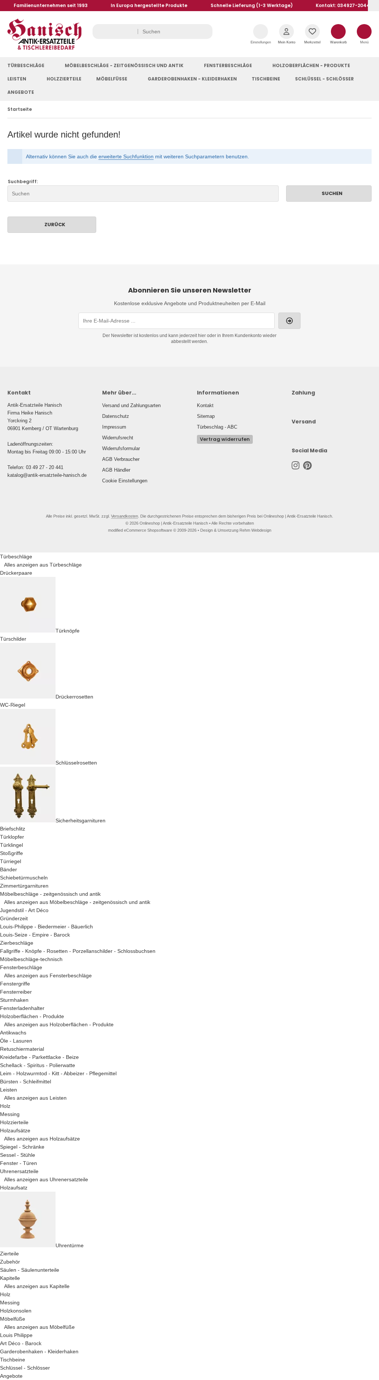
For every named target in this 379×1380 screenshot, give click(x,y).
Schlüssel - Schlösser (324, 79)
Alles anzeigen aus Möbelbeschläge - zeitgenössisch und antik (77, 902)
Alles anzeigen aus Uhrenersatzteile (46, 1179)
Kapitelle (10, 1278)
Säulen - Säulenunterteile (29, 1270)
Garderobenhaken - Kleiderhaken (192, 79)
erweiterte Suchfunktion (126, 156)
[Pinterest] (307, 465)
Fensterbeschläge (228, 65)
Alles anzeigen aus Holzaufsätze (42, 1139)
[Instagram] (295, 465)
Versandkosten (124, 516)
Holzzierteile (64, 79)
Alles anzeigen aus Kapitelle (37, 1286)
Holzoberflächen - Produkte (311, 65)
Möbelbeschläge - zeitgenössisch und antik (124, 65)
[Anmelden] (289, 321)
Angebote (20, 92)
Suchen (329, 193)
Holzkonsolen (15, 1311)
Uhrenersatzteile (19, 1171)
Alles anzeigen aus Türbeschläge (43, 565)
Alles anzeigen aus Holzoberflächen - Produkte (59, 1024)
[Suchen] (205, 31)
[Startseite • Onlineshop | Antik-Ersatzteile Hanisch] (44, 48)
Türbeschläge (25, 65)
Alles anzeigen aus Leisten (35, 1098)
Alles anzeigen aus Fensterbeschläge (48, 975)
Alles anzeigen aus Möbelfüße (39, 1327)
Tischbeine (266, 79)
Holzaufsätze (15, 1130)
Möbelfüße (111, 79)
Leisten (16, 79)
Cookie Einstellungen (124, 480)
